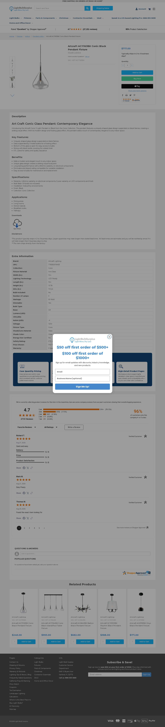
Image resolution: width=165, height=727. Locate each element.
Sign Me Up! (82, 386)
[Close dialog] (109, 337)
